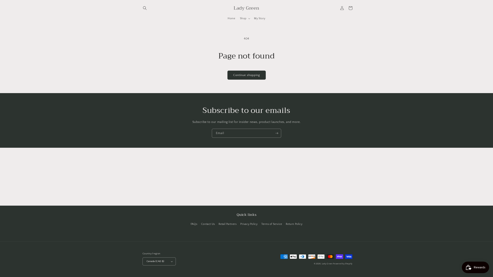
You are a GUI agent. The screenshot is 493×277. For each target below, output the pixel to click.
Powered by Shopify (342, 264)
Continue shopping (246, 75)
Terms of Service (271, 224)
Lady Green (327, 264)
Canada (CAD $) (155, 261)
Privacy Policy (248, 224)
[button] (145, 8)
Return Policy (294, 224)
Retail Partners (227, 224)
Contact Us (208, 224)
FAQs (194, 224)
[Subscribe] (276, 133)
